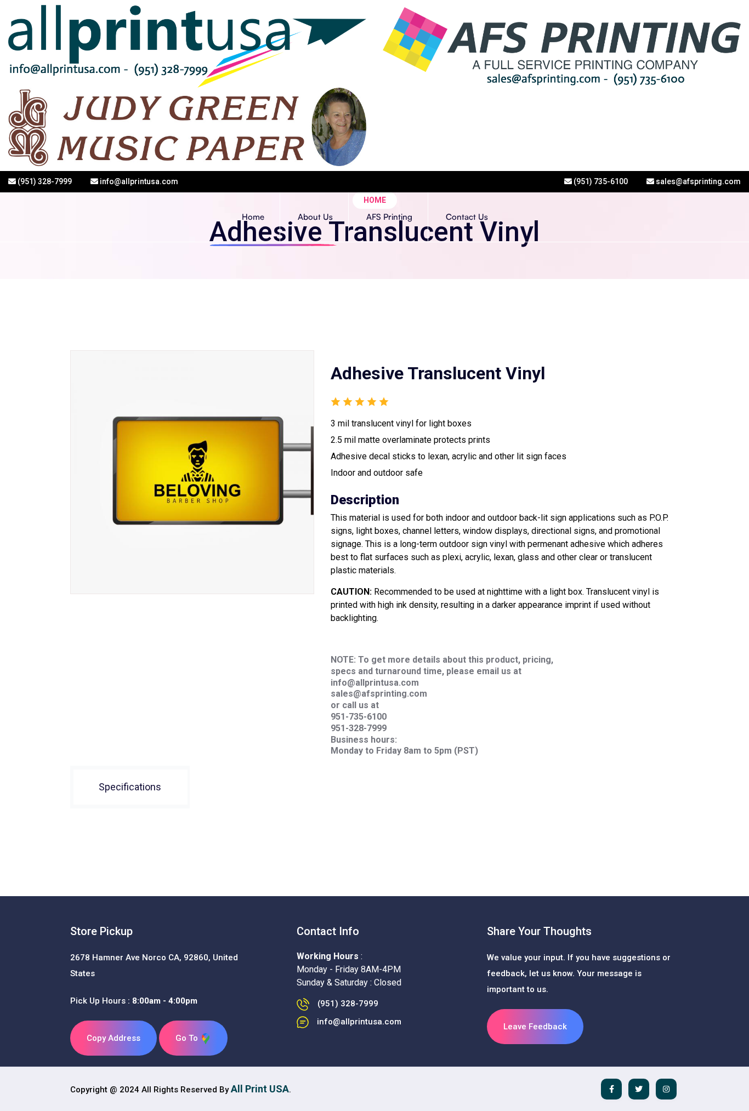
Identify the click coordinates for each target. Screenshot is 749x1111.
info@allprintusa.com (138, 181)
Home (253, 217)
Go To (187, 1038)
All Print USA (260, 1089)
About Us (315, 217)
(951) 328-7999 (44, 181)
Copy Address (113, 1038)
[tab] (130, 787)
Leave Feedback (535, 1027)
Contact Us (467, 217)
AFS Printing (389, 217)
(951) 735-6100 (600, 181)
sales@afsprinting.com (697, 181)
